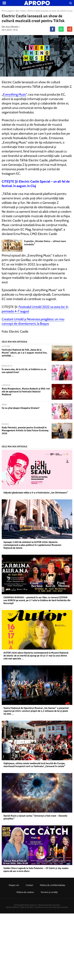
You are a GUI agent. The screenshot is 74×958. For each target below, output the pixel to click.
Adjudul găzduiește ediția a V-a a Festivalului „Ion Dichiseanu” (35, 492)
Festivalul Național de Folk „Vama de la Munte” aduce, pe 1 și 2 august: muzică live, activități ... (24, 352)
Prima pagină (8, 10)
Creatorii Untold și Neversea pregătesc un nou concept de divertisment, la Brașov (33, 321)
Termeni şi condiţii (49, 892)
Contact (29, 885)
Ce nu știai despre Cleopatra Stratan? (20, 408)
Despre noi (14, 885)
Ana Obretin (12, 26)
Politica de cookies (25, 892)
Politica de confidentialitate (52, 885)
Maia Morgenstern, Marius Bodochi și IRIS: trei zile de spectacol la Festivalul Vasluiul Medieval (26, 391)
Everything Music (14, 94)
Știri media (21, 10)
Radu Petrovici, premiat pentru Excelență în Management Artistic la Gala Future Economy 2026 (25, 430)
